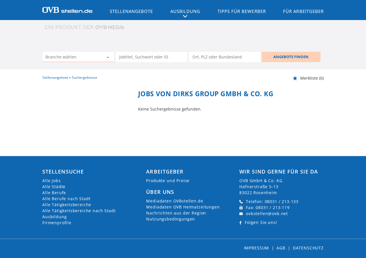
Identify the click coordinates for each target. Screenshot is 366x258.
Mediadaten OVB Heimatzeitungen (183, 207)
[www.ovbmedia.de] (85, 27)
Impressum (256, 248)
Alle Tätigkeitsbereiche (66, 204)
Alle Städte (53, 186)
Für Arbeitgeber (303, 11)
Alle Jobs (51, 180)
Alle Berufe (54, 192)
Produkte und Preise (168, 180)
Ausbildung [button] (185, 11)
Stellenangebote (131, 11)
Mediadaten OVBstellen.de (174, 201)
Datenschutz (308, 248)
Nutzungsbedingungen (170, 219)
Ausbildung (54, 216)
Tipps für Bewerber (242, 11)
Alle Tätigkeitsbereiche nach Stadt (79, 210)
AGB (281, 248)
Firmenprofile (56, 222)
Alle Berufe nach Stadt (66, 198)
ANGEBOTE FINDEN (291, 56)
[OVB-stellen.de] (67, 9)
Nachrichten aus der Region (176, 213)
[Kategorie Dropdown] (108, 57)
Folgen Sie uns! (261, 222)
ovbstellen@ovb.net (267, 213)
